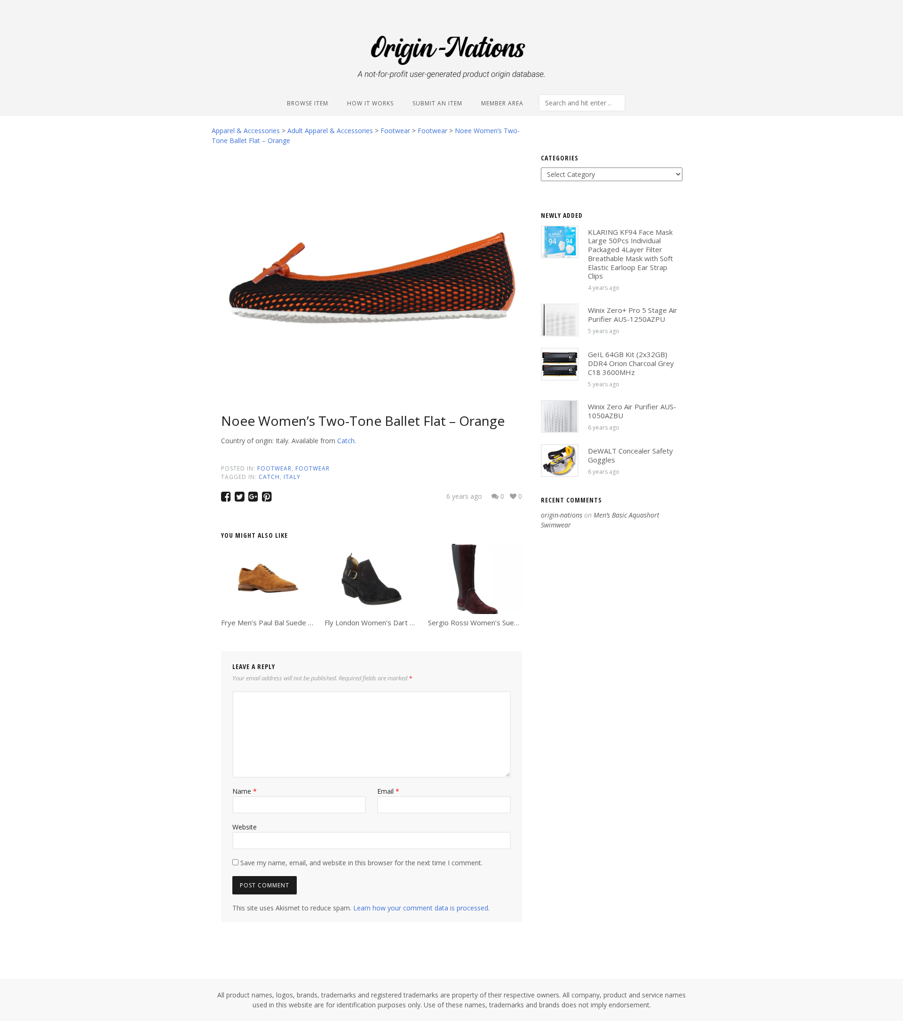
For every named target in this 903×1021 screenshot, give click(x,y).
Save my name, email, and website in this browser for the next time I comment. (361, 862)
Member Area (502, 103)
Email (388, 791)
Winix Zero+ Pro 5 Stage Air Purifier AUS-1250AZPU (632, 314)
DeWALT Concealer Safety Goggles (630, 455)
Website (244, 826)
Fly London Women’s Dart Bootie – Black (390, 622)
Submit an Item (437, 103)
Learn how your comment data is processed (420, 907)
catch (269, 477)
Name (244, 791)
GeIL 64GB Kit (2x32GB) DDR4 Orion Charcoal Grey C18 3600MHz (631, 363)
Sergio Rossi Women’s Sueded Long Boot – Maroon (511, 622)
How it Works (370, 103)
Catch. (346, 440)
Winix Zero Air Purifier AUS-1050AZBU (632, 411)
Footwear (274, 468)
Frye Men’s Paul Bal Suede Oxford (276, 622)
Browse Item (307, 103)
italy (292, 477)
